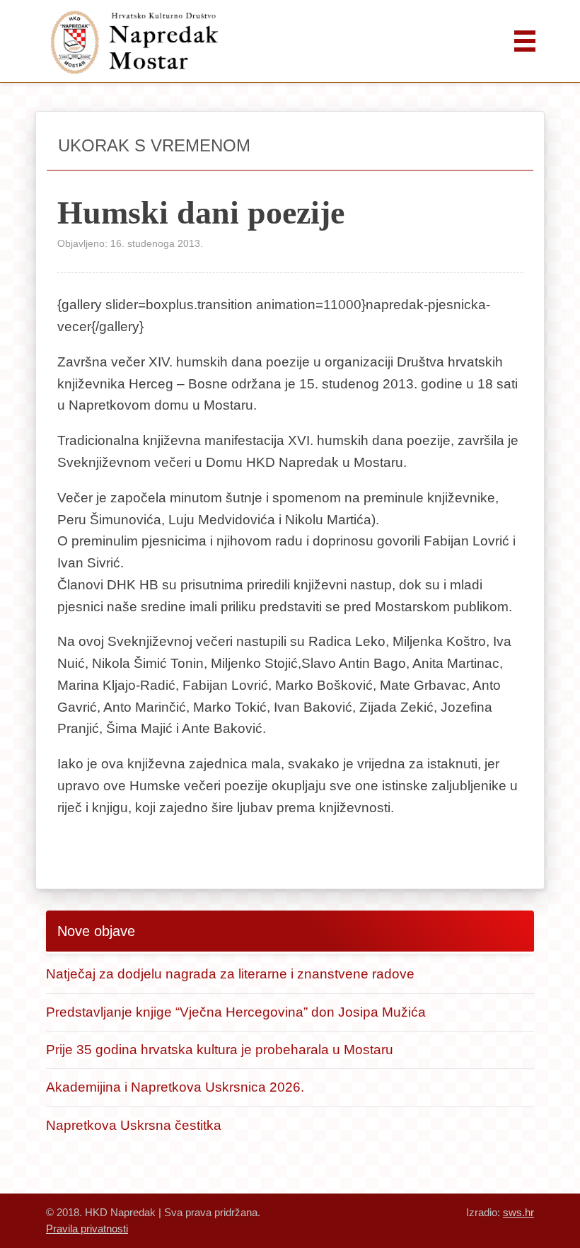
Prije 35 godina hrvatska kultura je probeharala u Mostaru (219, 1049)
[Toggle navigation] (525, 41)
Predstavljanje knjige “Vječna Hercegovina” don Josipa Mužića (236, 1012)
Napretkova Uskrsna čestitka (133, 1125)
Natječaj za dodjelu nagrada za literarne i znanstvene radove (230, 973)
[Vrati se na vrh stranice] (527, 1195)
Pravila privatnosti (87, 1229)
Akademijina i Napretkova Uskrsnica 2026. (175, 1087)
